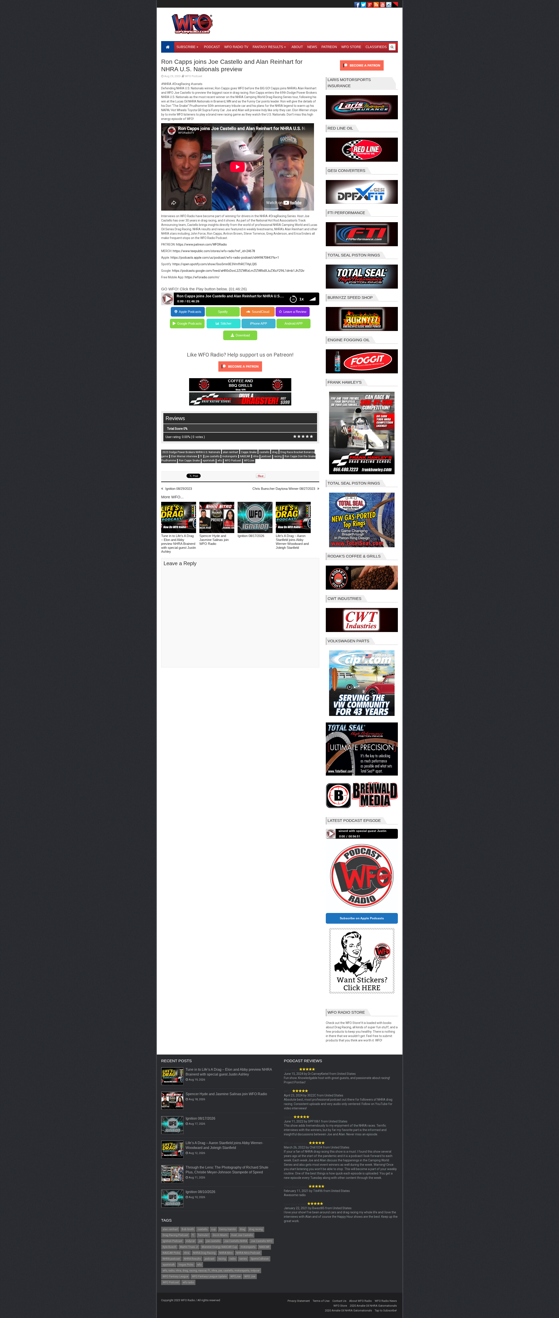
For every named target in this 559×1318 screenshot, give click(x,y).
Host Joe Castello (242, 1235)
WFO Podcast (193, 76)
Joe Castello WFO (261, 1241)
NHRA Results (192, 1258)
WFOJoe (249, 460)
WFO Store (340, 1305)
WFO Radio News (386, 1300)
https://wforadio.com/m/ (202, 277)
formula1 (203, 1235)
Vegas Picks (185, 1264)
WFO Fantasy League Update (209, 1276)
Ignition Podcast (172, 1241)
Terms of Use (321, 1300)
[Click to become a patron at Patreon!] (240, 372)
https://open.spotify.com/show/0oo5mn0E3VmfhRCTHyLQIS (215, 264)
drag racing (256, 1229)
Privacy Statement (299, 1300)
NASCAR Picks (171, 1252)
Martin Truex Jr (189, 1247)
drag (275, 452)
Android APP (294, 323)
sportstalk (209, 460)
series (243, 1258)
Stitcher (226, 323)
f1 (201, 456)
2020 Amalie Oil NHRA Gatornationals (373, 1305)
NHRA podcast (171, 1258)
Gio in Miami (220, 1235)
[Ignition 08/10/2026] (172, 1199)
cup (213, 1229)
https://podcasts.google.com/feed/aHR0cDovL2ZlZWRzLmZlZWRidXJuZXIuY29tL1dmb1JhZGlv (238, 270)
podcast (266, 456)
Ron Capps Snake (189, 460)
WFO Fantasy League (175, 1276)
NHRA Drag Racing (204, 1252)
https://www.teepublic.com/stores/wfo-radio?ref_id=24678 (214, 251)
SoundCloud (260, 311)
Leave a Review (294, 311)
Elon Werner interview (184, 456)
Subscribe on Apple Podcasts (362, 918)
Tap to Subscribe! (386, 1310)
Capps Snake (249, 452)
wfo (219, 460)
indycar (190, 1241)
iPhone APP (258, 323)
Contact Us (339, 1300)
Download (243, 335)
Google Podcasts (189, 323)
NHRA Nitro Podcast (248, 1252)
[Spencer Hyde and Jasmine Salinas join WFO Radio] (216, 518)
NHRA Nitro (226, 1252)
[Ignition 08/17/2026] (255, 518)
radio (232, 1258)
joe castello (212, 456)
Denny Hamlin (227, 1229)
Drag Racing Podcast (175, 1235)
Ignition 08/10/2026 (200, 1192)
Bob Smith (188, 1229)
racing (278, 456)
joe (200, 1241)
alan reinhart (230, 452)
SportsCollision (260, 1258)
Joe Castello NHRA (235, 1241)
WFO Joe (249, 1276)
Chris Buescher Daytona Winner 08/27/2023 (283, 488)
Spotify (223, 311)
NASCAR (245, 456)
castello (264, 452)
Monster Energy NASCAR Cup (219, 1247)
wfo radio (188, 1282)
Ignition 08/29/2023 (178, 488)
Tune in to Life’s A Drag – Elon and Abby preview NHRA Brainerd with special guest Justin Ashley (178, 543)
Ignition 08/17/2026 (251, 536)
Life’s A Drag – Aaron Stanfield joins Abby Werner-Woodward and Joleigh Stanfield (292, 541)
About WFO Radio (360, 1300)
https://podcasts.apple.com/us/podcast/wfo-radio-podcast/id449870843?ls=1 (225, 257)
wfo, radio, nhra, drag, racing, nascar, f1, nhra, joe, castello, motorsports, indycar (211, 1270)
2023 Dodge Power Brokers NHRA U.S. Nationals (191, 452)
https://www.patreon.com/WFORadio (201, 244)
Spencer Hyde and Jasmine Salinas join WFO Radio (214, 540)
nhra (256, 456)
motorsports (229, 456)
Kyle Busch (169, 1247)
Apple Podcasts (190, 311)
